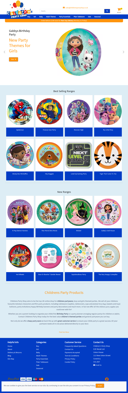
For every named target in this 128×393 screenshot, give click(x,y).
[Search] (107, 11)
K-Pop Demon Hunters (20, 231)
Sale (89, 17)
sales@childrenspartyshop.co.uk (76, 8)
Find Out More (64, 332)
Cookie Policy (70, 362)
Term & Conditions (72, 356)
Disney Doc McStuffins (20, 174)
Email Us (98, 365)
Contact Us (69, 349)
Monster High (78, 130)
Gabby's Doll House (108, 231)
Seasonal (97, 17)
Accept (100, 386)
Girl (35, 17)
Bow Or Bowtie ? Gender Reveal (49, 274)
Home (10, 346)
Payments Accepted (72, 352)
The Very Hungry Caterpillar (108, 274)
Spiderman (20, 130)
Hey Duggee (49, 174)
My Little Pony (108, 130)
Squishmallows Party (78, 274)
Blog (9, 356)
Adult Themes (51, 17)
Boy (28, 17)
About (10, 349)
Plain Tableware (79, 17)
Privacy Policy (70, 359)
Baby (41, 17)
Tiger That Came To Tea (108, 174)
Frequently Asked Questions (75, 346)
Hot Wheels (20, 274)
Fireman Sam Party (49, 130)
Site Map (11, 359)
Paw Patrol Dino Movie (49, 231)
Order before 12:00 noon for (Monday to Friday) (64, 21)
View (12, 59)
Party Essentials (64, 17)
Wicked (78, 231)
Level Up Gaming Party (79, 174)
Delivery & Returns (15, 352)
